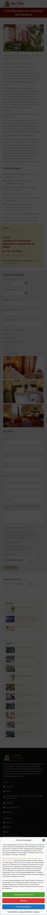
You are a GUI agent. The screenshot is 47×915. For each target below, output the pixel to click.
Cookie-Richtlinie (12, 912)
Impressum (36, 912)
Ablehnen (23, 901)
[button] (44, 840)
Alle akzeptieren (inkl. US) (23, 895)
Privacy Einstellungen (23, 907)
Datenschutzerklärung (25, 912)
